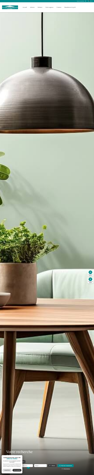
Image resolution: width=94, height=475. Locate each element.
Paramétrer (7, 470)
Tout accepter (17, 470)
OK (28, 467)
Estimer (22, 461)
